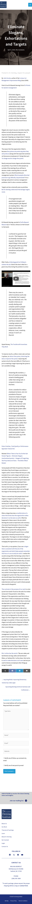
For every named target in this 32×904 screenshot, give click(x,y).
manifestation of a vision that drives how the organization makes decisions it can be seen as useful (15, 515)
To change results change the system (12, 158)
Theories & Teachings (8, 830)
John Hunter (7, 78)
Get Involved (5, 840)
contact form (24, 886)
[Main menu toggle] (30, 5)
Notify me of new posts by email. (14, 765)
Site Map (6, 901)
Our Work (4, 827)
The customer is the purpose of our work (14, 589)
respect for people (23, 73)
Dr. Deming (13, 73)
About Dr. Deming (6, 837)
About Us (4, 823)
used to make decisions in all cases (13, 660)
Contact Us (5, 846)
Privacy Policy (13, 901)
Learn (3, 833)
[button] (18, 801)
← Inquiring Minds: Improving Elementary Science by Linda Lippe (14, 680)
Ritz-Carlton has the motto (9, 653)
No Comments (20, 50)
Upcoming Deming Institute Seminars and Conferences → (17, 687)
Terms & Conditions (23, 901)
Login (3, 843)
